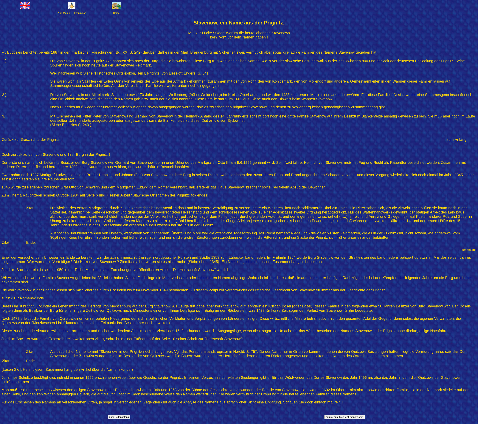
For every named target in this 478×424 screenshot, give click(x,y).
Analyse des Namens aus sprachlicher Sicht (219, 402)
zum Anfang (469, 249)
